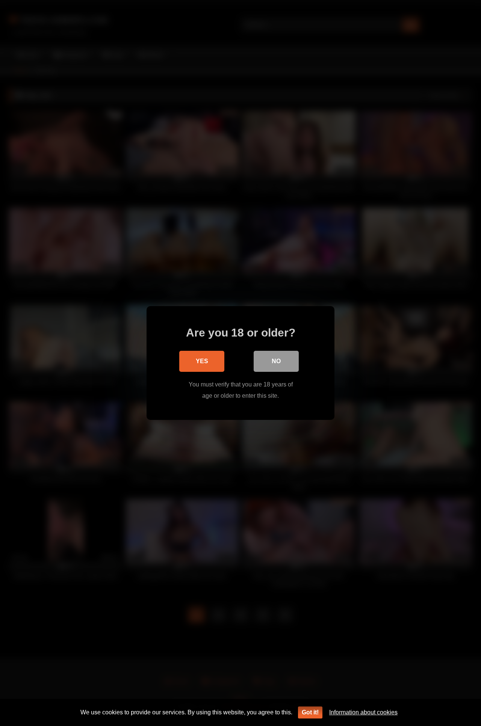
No (276, 361)
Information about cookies (363, 712)
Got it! (310, 712)
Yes (202, 361)
